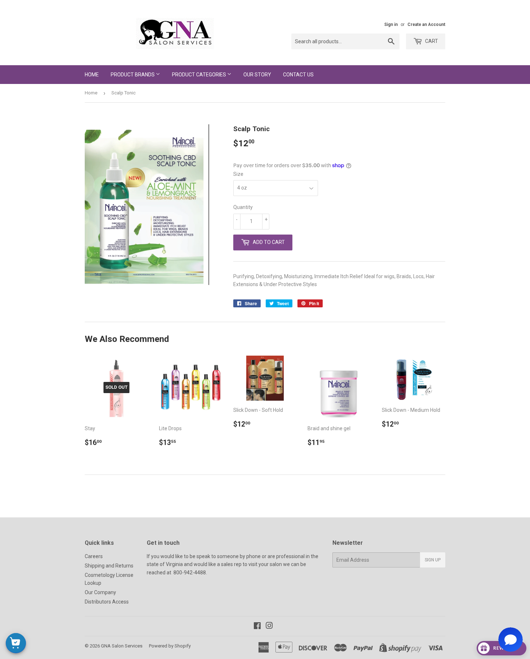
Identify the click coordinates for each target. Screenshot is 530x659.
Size (238, 174)
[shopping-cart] (16, 643)
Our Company (100, 592)
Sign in (391, 24)
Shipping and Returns (109, 566)
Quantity (243, 207)
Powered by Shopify (170, 646)
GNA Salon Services (121, 646)
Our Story (257, 74)
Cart (431, 41)
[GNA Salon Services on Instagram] (269, 626)
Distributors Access (107, 602)
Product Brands (133, 74)
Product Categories (199, 74)
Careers (94, 556)
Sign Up (433, 559)
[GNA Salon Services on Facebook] (257, 626)
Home (92, 74)
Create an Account (426, 24)
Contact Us (298, 74)
